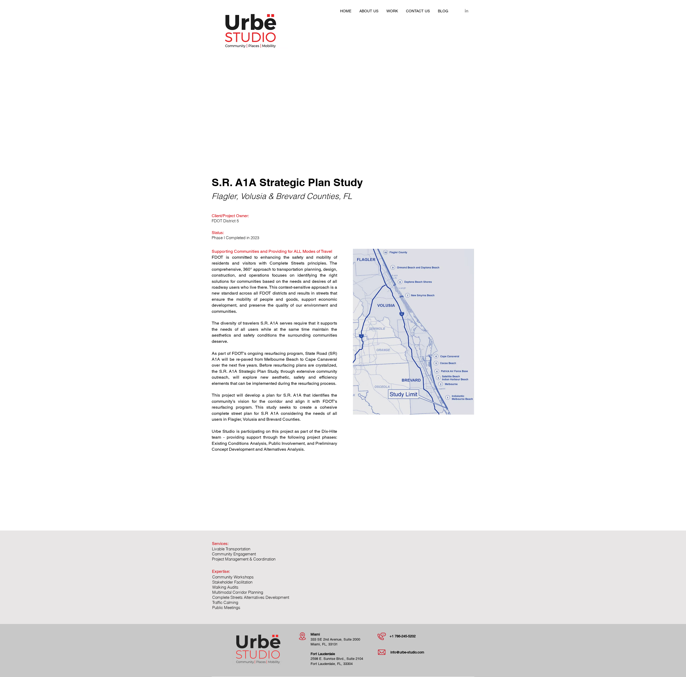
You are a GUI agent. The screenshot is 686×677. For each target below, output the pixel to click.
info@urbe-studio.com (407, 652)
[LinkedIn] (466, 10)
